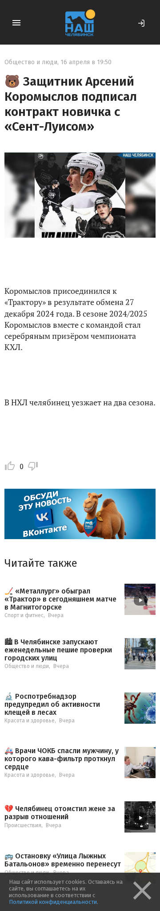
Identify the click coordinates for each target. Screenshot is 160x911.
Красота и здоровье (29, 720)
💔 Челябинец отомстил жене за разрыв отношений (59, 812)
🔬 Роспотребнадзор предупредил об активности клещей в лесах (52, 704)
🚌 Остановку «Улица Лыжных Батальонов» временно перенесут (62, 860)
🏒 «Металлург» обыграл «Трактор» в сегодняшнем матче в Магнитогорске (60, 599)
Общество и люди (30, 62)
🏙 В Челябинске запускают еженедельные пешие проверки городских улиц (58, 650)
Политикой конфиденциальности (53, 902)
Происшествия (22, 825)
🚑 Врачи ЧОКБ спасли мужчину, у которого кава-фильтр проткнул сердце (61, 759)
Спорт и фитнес (24, 615)
